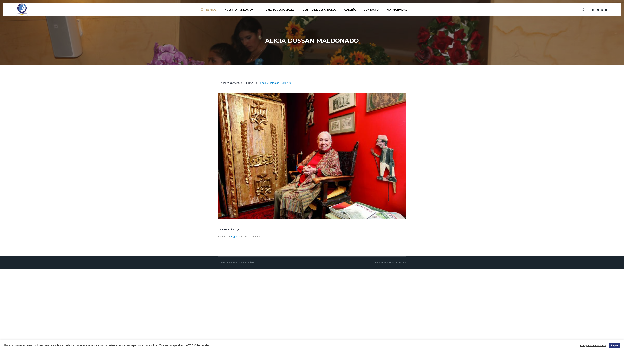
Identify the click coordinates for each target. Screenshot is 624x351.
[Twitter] (597, 10)
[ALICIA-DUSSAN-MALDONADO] (312, 156)
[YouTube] (606, 10)
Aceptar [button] (614, 345)
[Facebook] (593, 10)
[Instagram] (602, 10)
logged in (236, 236)
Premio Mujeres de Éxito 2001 (275, 83)
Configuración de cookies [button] (593, 345)
